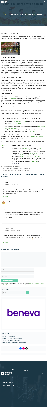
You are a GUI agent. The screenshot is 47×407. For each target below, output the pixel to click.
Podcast (14, 372)
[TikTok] (16, 163)
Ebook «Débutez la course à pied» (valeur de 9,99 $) (14, 342)
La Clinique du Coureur (26, 155)
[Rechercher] (27, 292)
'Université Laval (34, 153)
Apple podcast (27, 376)
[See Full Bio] (38, 161)
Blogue (13, 375)
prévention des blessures (36, 136)
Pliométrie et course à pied (8, 336)
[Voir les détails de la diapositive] (23, 314)
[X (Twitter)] (14, 163)
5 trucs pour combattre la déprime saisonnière (16, 170)
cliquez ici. (18, 123)
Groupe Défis (26, 148)
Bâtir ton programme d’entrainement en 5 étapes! (17, 168)
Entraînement (16, 166)
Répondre (5, 196)
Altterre (30, 150)
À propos (14, 374)
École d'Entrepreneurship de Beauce (30, 156)
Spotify (25, 375)
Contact (14, 377)
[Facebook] (12, 163)
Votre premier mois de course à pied (11, 340)
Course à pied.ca (7, 166)
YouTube (25, 373)
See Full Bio (35, 161)
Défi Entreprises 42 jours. (19, 121)
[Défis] (4, 2)
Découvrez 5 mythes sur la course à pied (12, 338)
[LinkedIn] (18, 163)
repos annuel (13, 98)
